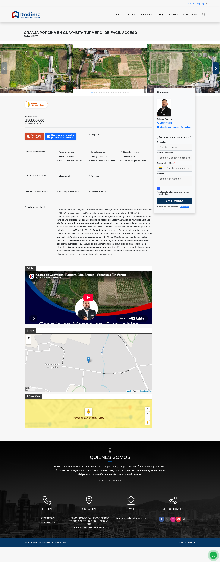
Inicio (118, 14)
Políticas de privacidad (110, 480)
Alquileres (146, 14)
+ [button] (29, 338)
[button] (92, 92)
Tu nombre (162, 142)
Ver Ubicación (81, 418)
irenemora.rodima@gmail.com (131, 518)
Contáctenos (190, 14)
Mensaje (161, 173)
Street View (37, 104)
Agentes (173, 14)
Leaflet (129, 391)
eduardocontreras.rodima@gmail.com (176, 127)
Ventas (130, 14)
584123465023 (166, 123)
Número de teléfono (166, 163)
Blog (161, 14)
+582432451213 (47, 522)
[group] (36, 68)
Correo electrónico (165, 152)
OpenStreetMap (146, 391)
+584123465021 (47, 518)
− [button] (29, 342)
